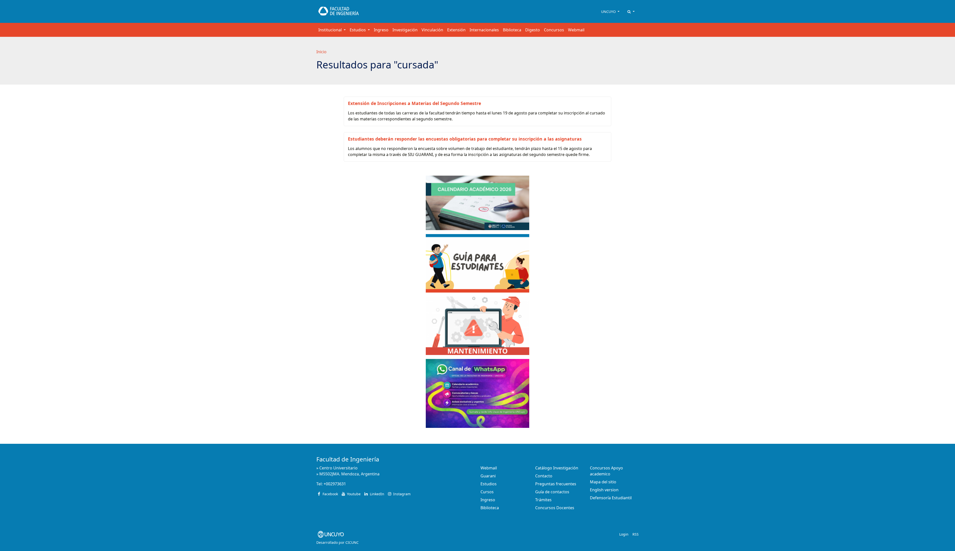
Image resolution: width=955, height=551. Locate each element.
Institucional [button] (330, 30)
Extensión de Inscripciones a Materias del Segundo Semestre (414, 103)
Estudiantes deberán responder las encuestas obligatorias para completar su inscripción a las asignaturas (465, 139)
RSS (635, 534)
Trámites (543, 499)
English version (604, 490)
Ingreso (381, 30)
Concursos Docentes (554, 507)
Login (623, 534)
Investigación (405, 30)
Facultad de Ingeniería (347, 459)
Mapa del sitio (603, 482)
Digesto (532, 30)
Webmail (576, 30)
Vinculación (432, 30)
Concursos (554, 30)
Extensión (456, 30)
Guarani (488, 476)
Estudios (488, 484)
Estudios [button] (358, 30)
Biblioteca (512, 30)
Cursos (487, 492)
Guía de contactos (552, 492)
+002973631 (335, 484)
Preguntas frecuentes (555, 484)
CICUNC (352, 542)
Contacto (543, 476)
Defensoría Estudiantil (611, 498)
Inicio (321, 51)
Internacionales (484, 30)
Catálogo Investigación (556, 468)
